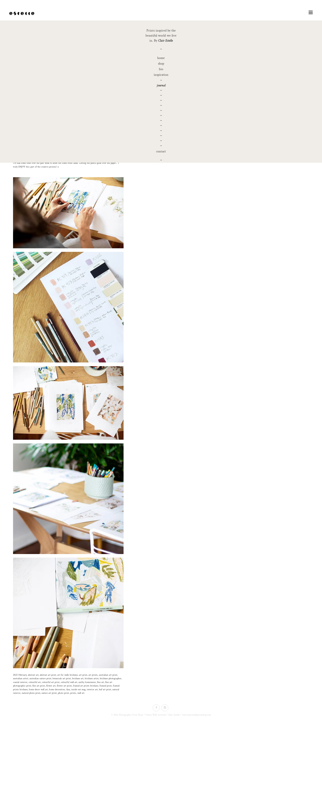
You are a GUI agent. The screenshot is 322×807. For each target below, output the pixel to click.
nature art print (49, 693)
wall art (80, 693)
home (161, 58)
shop (161, 63)
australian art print (108, 675)
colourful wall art (69, 682)
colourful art (35, 682)
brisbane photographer (110, 678)
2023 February (20, 675)
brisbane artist (92, 678)
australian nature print (40, 678)
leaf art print (105, 689)
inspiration (161, 75)
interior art (92, 689)
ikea (68, 689)
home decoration (57, 689)
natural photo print (31, 693)
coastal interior (20, 682)
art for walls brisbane (67, 675)
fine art (100, 682)
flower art (51, 685)
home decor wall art (38, 689)
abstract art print (48, 675)
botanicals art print (62, 678)
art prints (93, 675)
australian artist (20, 678)
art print (83, 675)
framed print (106, 685)
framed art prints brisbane (85, 685)
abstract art (33, 675)
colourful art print (50, 682)
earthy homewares (87, 682)
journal (161, 85)
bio (161, 69)
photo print (63, 693)
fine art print (38, 685)
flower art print (64, 685)
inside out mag (78, 689)
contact (161, 151)
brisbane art (77, 678)
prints (73, 693)
